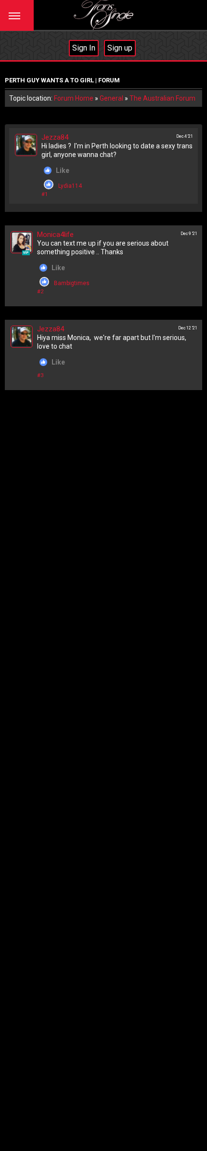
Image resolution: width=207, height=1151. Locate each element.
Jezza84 (54, 137)
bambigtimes (72, 283)
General (111, 98)
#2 (40, 291)
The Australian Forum (162, 98)
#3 (40, 375)
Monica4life (55, 234)
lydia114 (70, 186)
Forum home (73, 98)
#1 (44, 194)
